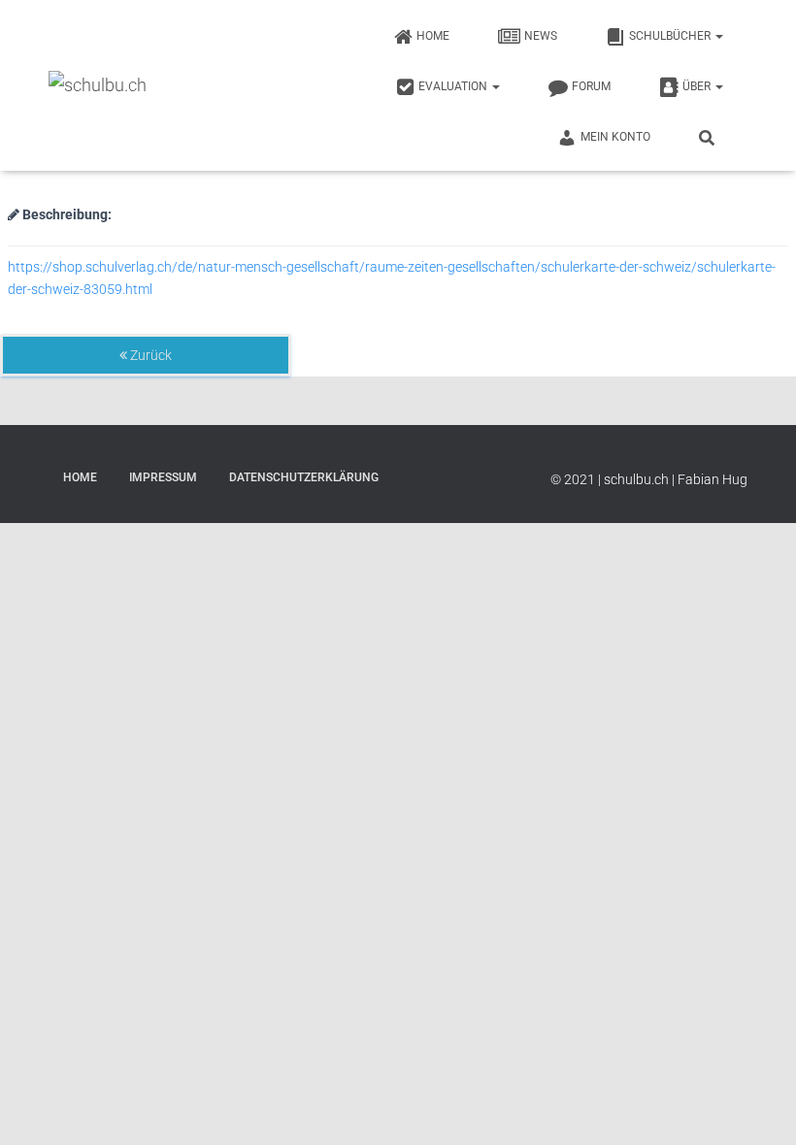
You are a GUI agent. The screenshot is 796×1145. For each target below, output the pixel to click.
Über (697, 86)
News (540, 36)
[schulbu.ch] (97, 85)
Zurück (149, 355)
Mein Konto (615, 137)
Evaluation (454, 86)
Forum (591, 86)
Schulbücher (671, 36)
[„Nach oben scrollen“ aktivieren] (757, 1106)
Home (432, 36)
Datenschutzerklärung (304, 477)
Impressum (163, 477)
